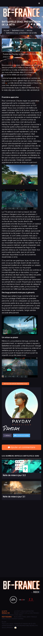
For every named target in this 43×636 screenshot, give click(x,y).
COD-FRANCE (34, 613)
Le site (4, 611)
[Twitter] (32, 24)
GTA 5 (27, 613)
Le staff (17, 611)
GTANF (21, 613)
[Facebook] (29, 24)
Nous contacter (27, 611)
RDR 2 (21, 615)
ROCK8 (16, 613)
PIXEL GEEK (26, 617)
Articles (29, 30)
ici (6, 83)
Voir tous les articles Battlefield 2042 (15, 383)
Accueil (6, 30)
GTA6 (16, 615)
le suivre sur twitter (22, 435)
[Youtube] (35, 24)
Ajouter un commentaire (22, 447)
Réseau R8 (6, 613)
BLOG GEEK (18, 617)
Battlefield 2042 (18, 30)
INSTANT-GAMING (17, 619)
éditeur (7, 435)
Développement (8, 627)
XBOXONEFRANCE (7, 615)
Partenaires (7, 617)
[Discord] (38, 24)
